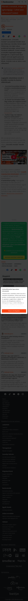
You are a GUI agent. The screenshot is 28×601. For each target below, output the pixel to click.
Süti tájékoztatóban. (19, 306)
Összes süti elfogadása (14, 310)
